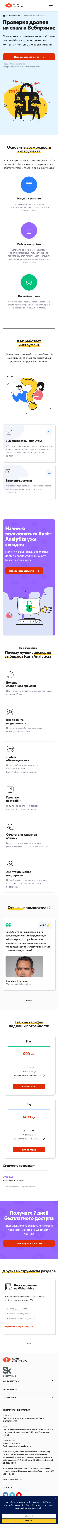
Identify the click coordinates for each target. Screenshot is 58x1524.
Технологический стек (13, 1479)
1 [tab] (26, 1000)
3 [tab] (29, 1000)
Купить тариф (29, 1086)
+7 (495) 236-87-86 (11, 1443)
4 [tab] (31, 1000)
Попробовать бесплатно (27, 56)
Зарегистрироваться (26, 1243)
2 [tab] (28, 1000)
